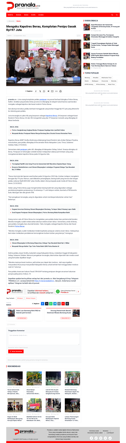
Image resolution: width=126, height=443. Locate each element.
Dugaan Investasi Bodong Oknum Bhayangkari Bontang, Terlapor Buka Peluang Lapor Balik (44, 209)
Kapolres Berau (51, 116)
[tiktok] (110, 438)
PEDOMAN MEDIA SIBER (95, 433)
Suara (41, 15)
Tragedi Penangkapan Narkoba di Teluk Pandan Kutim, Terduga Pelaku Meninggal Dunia (105, 45)
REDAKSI (105, 431)
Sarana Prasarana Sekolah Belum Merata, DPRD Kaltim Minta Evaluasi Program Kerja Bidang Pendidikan (105, 55)
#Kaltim (87, 81)
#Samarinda (105, 81)
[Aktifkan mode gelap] (112, 14)
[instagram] (100, 438)
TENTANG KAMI (94, 431)
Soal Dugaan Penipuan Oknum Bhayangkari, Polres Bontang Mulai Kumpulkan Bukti (41, 212)
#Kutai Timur (111, 84)
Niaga (18, 15)
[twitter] (96, 438)
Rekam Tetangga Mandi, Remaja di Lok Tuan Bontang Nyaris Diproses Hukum (104, 65)
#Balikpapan (95, 81)
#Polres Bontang (100, 84)
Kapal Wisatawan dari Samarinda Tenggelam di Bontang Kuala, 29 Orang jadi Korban (105, 26)
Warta (10, 15)
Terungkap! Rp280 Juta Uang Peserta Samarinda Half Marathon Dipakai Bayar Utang (41, 164)
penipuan (43, 99)
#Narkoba (113, 81)
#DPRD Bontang (89, 84)
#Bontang (87, 77)
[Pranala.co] (25, 432)
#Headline (95, 77)
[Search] (116, 14)
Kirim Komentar (17, 351)
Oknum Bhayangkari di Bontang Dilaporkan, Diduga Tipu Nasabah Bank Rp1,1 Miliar (40, 243)
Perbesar (76, 42)
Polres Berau (19, 226)
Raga (26, 15)
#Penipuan (20, 298)
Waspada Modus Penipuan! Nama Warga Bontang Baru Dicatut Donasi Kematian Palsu (42, 133)
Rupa (33, 15)
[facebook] (91, 438)
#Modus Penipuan (30, 298)
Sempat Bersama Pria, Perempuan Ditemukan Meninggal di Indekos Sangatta (105, 36)
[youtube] (105, 438)
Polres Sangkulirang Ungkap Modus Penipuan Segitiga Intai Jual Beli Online (38, 130)
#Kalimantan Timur (107, 77)
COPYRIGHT (110, 433)
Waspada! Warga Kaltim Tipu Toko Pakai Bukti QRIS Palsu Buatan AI (35, 246)
